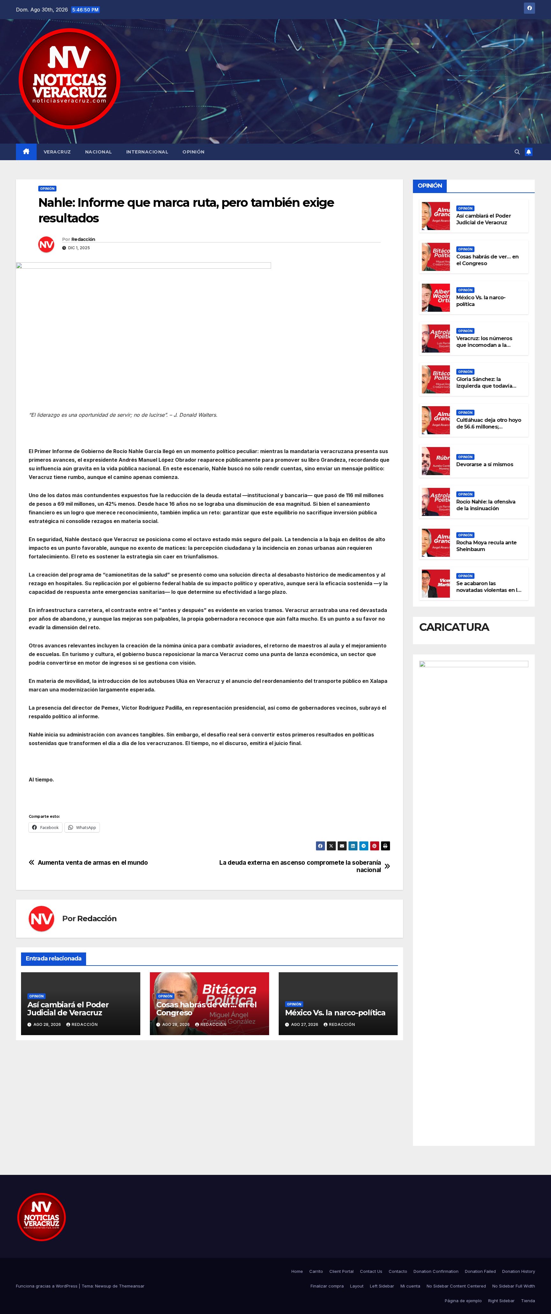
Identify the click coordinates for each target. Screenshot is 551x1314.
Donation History (518, 1271)
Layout (357, 1285)
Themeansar (131, 1285)
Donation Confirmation (436, 1271)
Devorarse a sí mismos (484, 464)
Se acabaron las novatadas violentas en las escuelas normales (489, 590)
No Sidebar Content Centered (456, 1285)
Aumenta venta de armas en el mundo (93, 862)
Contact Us (371, 1271)
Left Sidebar (382, 1285)
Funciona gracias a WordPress (47, 1285)
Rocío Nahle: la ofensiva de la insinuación (486, 505)
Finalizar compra (327, 1285)
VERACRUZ (57, 152)
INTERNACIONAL (147, 152)
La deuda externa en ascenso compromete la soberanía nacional (300, 866)
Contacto (398, 1271)
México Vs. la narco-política (335, 1012)
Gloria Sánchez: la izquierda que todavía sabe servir (484, 386)
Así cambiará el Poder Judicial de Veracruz (68, 1008)
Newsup (103, 1285)
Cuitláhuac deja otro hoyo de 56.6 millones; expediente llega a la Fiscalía (488, 430)
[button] (517, 152)
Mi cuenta (410, 1285)
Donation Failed (480, 1271)
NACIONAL (98, 152)
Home (297, 1271)
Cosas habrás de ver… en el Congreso (206, 1008)
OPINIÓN (193, 152)
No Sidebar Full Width (513, 1285)
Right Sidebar (501, 1300)
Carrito (316, 1271)
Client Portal (341, 1271)
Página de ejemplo (463, 1300)
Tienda (528, 1300)
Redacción (83, 239)
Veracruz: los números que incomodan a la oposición (484, 345)
